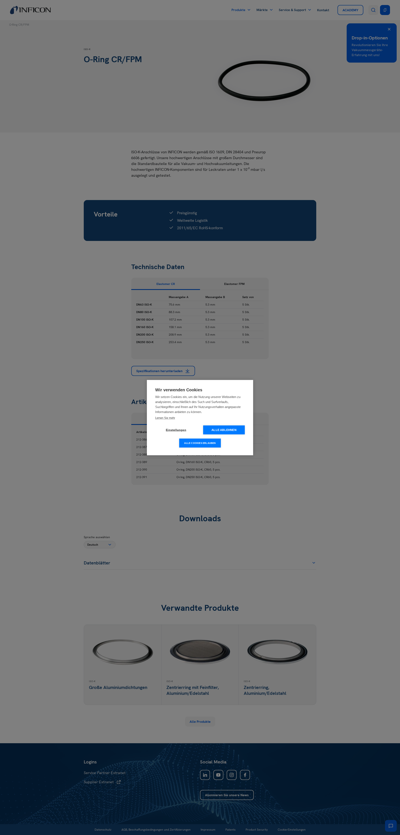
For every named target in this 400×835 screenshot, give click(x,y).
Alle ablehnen (223, 429)
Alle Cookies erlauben (200, 443)
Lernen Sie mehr (165, 417)
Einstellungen (176, 429)
